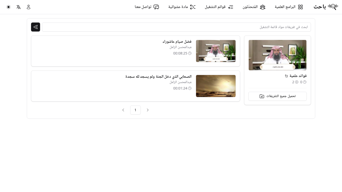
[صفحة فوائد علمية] (286, 76)
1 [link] (135, 110)
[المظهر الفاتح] (8, 7)
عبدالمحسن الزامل (180, 47)
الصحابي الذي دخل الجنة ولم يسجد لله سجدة (158, 77)
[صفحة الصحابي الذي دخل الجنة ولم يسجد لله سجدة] (216, 86)
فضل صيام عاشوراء (177, 42)
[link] (148, 110)
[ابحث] (35, 27)
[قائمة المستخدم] (28, 7)
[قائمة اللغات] (18, 7)
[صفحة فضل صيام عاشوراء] (216, 51)
